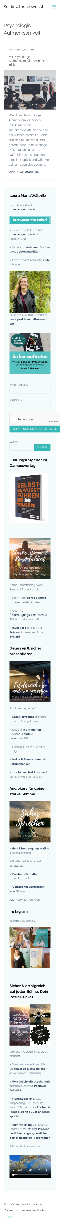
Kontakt (42, 1210)
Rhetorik (29, 50)
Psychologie (16, 50)
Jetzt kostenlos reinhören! (25, 899)
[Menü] (54, 7)
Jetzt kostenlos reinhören (25, 1146)
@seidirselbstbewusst (23, 920)
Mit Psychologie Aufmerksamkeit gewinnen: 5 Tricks (28, 60)
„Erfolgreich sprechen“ (23, 708)
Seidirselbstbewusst (23, 6)
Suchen (14, 441)
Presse (8, 1217)
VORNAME (16, 399)
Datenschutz (12, 1210)
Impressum (29, 1210)
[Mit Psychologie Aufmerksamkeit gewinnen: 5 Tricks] (30, 90)
